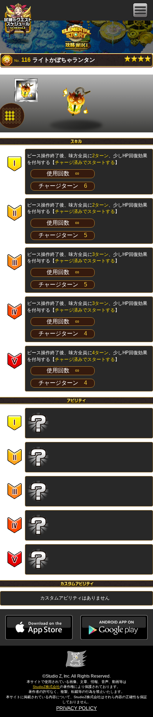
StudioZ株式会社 (46, 687)
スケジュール (18, 20)
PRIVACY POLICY (76, 708)
